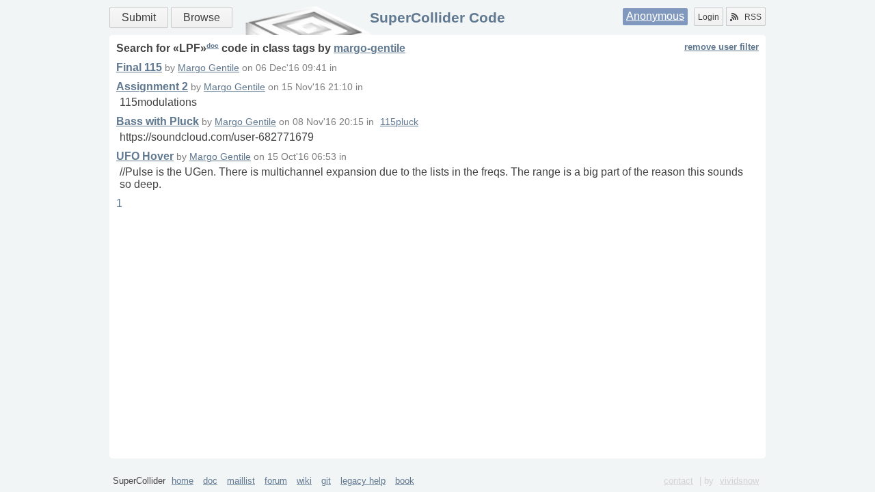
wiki (304, 481)
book (404, 481)
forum (276, 481)
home (182, 481)
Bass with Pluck (157, 121)
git (326, 481)
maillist (241, 481)
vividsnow (739, 481)
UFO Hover (145, 156)
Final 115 (139, 67)
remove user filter (721, 47)
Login (708, 17)
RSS (753, 17)
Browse (201, 17)
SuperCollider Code (437, 17)
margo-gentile (369, 48)
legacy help (363, 481)
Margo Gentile (208, 68)
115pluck (399, 122)
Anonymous (655, 16)
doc (212, 45)
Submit (139, 17)
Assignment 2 (152, 86)
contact (678, 481)
